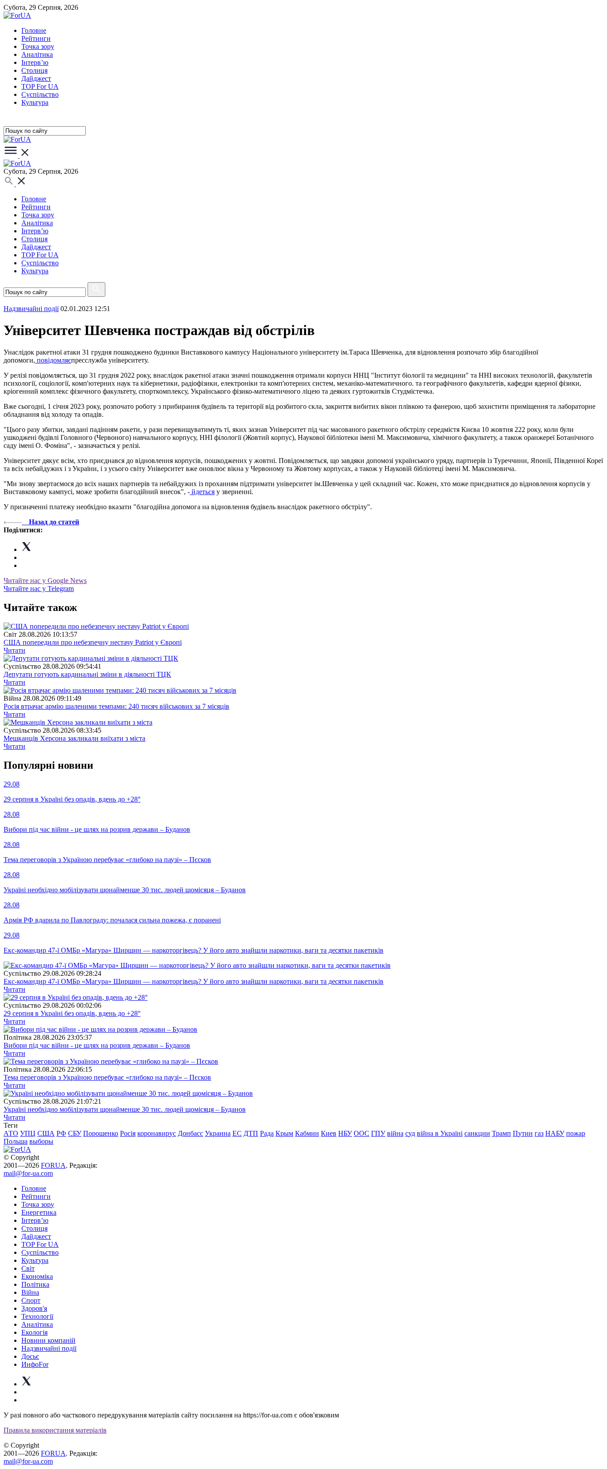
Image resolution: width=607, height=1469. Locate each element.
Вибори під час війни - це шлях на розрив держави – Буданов (97, 1045)
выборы (41, 1141)
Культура (34, 102)
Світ (28, 1268)
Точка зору (37, 46)
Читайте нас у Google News (45, 580)
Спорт (30, 1300)
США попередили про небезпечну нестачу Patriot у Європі (93, 642)
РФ (61, 1133)
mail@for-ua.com (28, 1173)
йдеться (202, 491)
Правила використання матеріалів (55, 1430)
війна (395, 1133)
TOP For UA (40, 86)
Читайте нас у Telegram (39, 588)
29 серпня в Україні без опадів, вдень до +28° (72, 1013)
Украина (218, 1133)
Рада (267, 1133)
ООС (361, 1133)
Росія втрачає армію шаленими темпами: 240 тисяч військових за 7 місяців (116, 706)
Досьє (30, 1356)
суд (410, 1133)
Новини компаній (48, 1340)
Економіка (37, 1276)
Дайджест (36, 78)
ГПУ (378, 1133)
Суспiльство (40, 94)
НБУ (345, 1133)
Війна (30, 1292)
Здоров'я (34, 1308)
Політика (35, 1284)
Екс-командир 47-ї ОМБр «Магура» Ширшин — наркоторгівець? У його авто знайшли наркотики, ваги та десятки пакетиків (193, 981)
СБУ (74, 1133)
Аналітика (37, 54)
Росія (128, 1133)
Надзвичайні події (31, 308)
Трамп (501, 1133)
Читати (14, 650)
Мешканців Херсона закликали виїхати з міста (74, 738)
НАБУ (554, 1133)
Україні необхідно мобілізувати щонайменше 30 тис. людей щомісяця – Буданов (125, 1109)
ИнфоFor (34, 1364)
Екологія (34, 1332)
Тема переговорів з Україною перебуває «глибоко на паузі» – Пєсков (107, 1077)
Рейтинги (36, 38)
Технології (37, 1316)
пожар (575, 1133)
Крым (284, 1133)
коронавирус (156, 1133)
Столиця (34, 70)
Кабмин (307, 1133)
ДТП (251, 1133)
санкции (477, 1133)
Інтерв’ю (34, 62)
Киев (328, 1133)
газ (539, 1133)
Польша (16, 1141)
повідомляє (53, 360)
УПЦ (28, 1133)
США (46, 1133)
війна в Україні (440, 1133)
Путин (523, 1133)
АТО (11, 1133)
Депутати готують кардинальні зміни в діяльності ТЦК (87, 674)
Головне (33, 30)
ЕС (237, 1133)
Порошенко (100, 1133)
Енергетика (38, 1212)
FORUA (53, 1165)
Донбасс (190, 1133)
